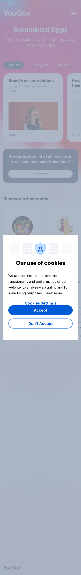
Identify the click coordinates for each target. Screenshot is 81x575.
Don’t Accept (40, 324)
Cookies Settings (40, 303)
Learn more (53, 293)
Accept (40, 310)
